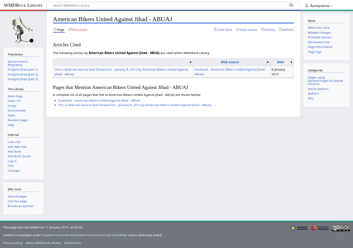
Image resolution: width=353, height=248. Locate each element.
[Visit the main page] (23, 28)
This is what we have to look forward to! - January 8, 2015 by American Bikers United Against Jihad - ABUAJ (134, 105)
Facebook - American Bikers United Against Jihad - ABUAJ (99, 100)
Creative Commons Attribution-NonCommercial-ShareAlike (84, 235)
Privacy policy (13, 243)
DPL (311, 98)
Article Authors (318, 89)
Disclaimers (72, 243)
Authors (313, 93)
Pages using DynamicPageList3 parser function (325, 80)
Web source (230, 62)
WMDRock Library (23, 5)
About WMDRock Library (43, 243)
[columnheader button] (123, 62)
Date (280, 62)
